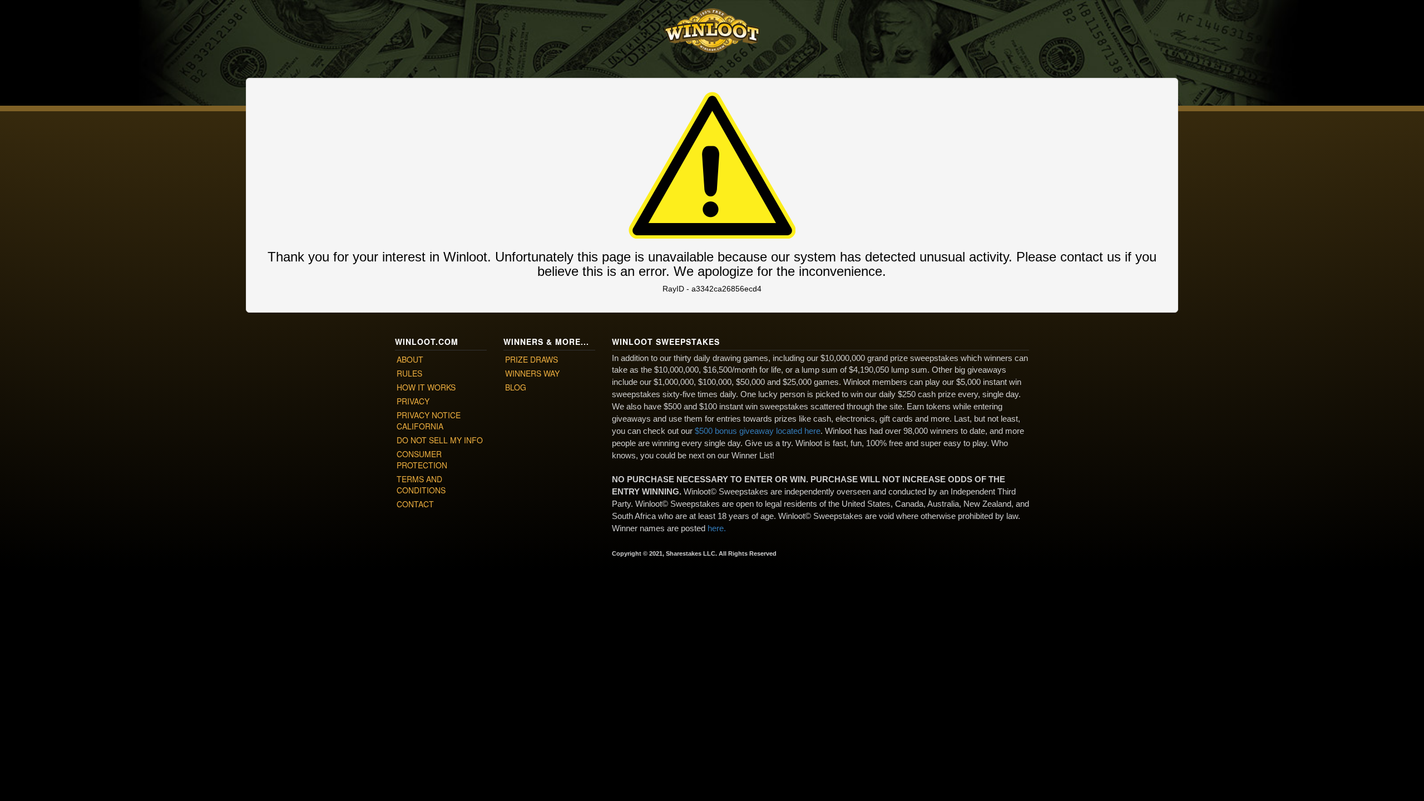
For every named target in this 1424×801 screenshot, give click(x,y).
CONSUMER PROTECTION (422, 459)
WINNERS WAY (532, 373)
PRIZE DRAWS (531, 359)
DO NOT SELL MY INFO (440, 440)
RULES (409, 373)
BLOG (515, 387)
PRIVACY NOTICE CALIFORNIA (429, 420)
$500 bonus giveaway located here (757, 431)
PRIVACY (413, 401)
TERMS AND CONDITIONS (421, 484)
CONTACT (415, 504)
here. (717, 528)
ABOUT (410, 359)
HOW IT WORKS (426, 387)
